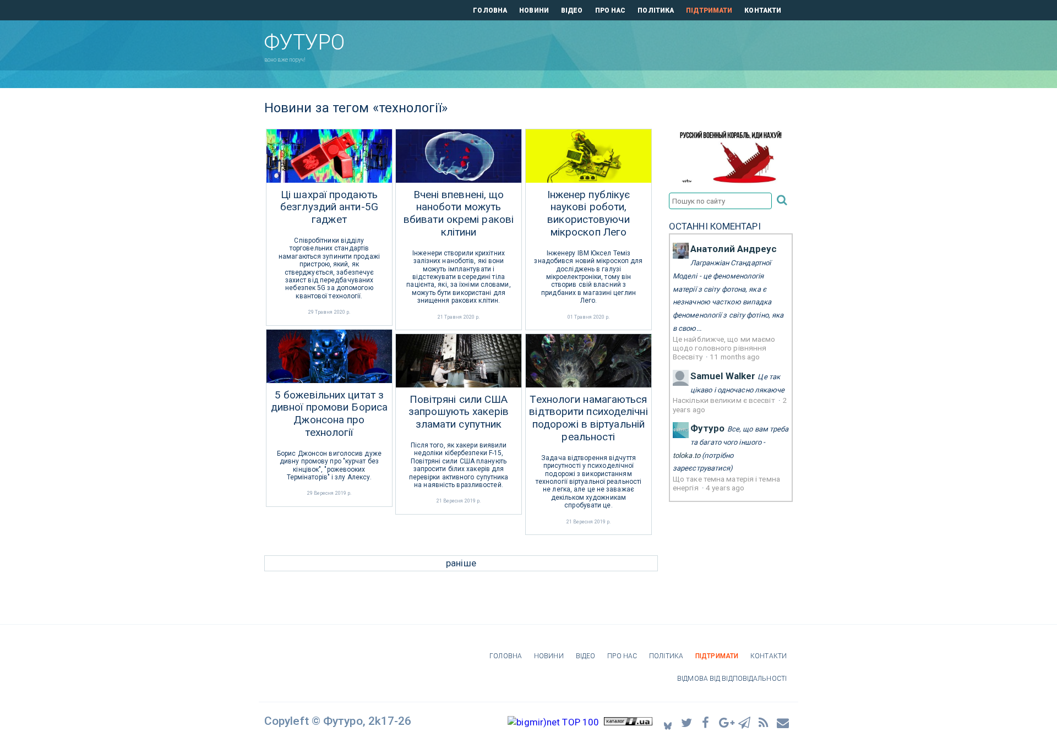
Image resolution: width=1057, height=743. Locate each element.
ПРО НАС (610, 10)
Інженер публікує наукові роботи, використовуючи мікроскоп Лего (588, 213)
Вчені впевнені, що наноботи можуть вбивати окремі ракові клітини (459, 213)
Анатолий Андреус (733, 248)
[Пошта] (783, 722)
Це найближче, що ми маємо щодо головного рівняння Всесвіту (724, 348)
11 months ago (735, 356)
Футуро (707, 428)
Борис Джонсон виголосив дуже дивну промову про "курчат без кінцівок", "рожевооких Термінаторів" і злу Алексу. (329, 465)
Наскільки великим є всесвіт (725, 400)
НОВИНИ (534, 10)
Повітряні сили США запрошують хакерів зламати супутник (458, 412)
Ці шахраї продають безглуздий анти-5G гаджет (329, 207)
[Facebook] (706, 722)
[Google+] (725, 722)
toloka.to (686, 455)
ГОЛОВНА (490, 10)
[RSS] (764, 722)
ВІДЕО (572, 10)
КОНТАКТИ (762, 10)
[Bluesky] (667, 722)
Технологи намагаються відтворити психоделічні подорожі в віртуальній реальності (588, 418)
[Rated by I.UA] (628, 722)
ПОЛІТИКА (656, 10)
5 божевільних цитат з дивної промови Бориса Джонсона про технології (329, 414)
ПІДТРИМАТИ (709, 10)
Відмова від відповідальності (732, 678)
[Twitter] (687, 722)
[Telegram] (744, 722)
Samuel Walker (722, 375)
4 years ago (725, 487)
